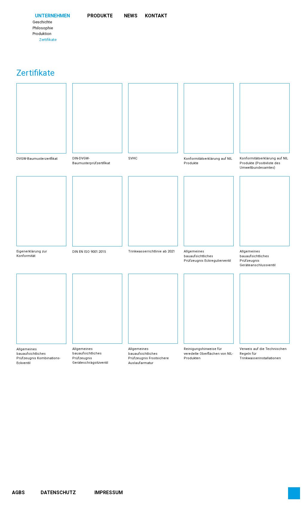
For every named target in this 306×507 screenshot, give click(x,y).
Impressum (108, 492)
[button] (52, 15)
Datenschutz (58, 492)
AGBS (18, 492)
